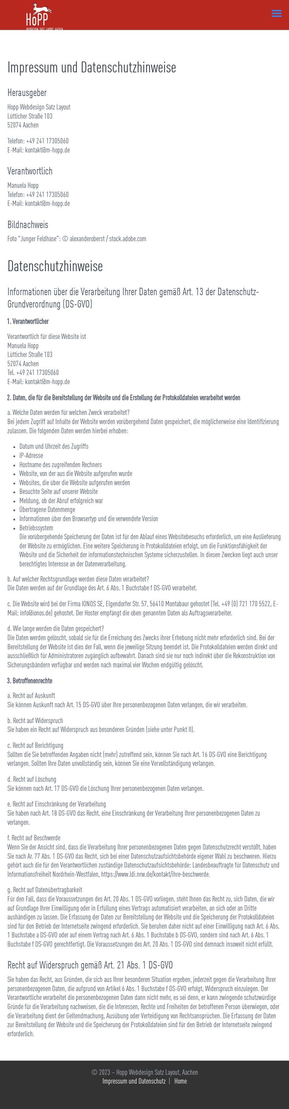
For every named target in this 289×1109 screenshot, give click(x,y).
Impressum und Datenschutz (134, 1081)
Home (180, 1081)
